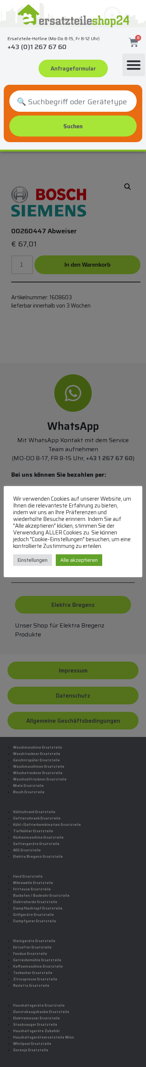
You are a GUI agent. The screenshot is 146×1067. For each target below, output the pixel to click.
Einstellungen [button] (33, 560)
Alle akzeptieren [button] (79, 560)
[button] (133, 65)
